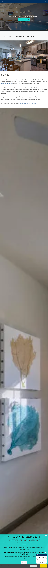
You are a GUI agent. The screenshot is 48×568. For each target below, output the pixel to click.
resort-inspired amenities (6, 83)
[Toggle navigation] (2, 1)
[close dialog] (46, 536)
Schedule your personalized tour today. (27, 103)
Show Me (24, 562)
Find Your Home (23, 19)
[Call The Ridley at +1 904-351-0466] (45, 1)
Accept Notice (43, 565)
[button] (43, 1)
